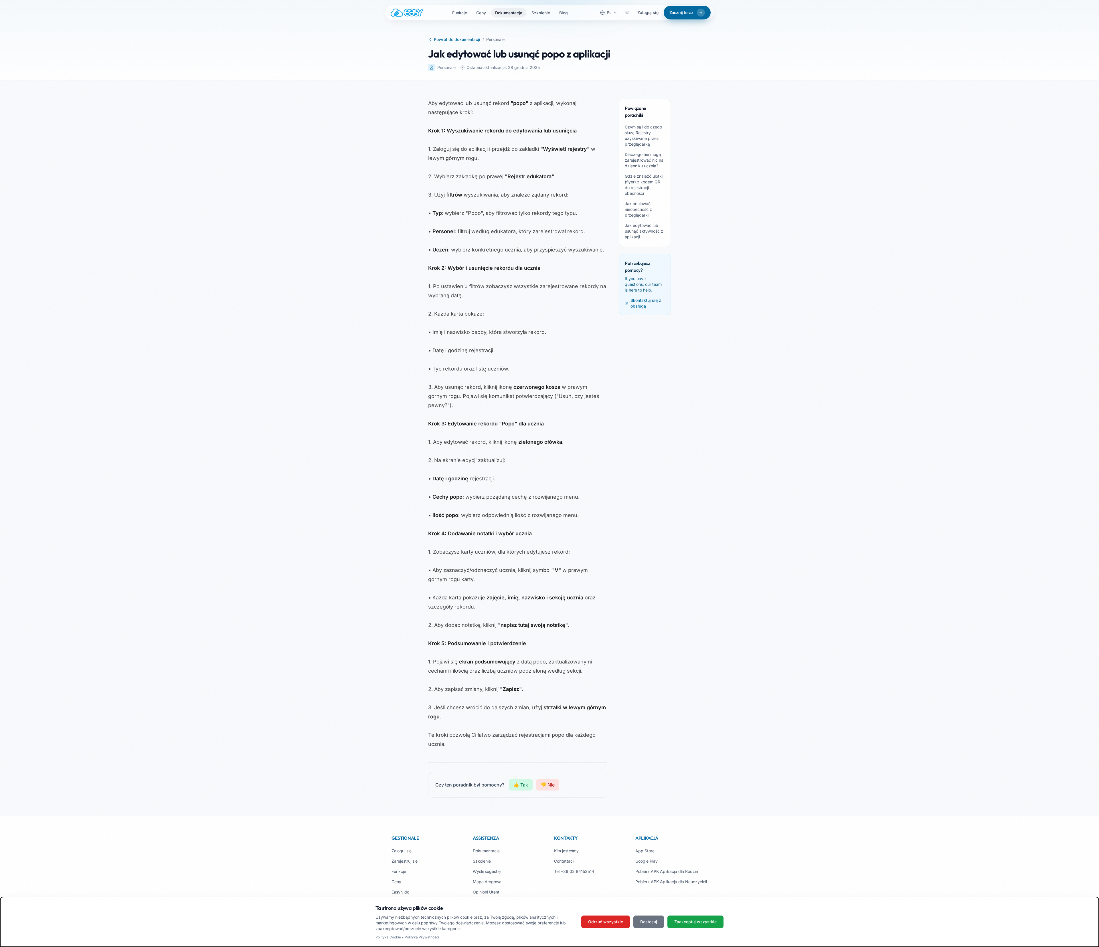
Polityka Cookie (388, 937)
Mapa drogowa (487, 881)
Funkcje (459, 12)
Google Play (646, 861)
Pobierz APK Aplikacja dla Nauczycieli (671, 881)
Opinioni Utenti (486, 891)
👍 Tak (520, 785)
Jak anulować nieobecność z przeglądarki (638, 209)
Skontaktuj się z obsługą (645, 303)
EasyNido (400, 891)
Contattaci (564, 861)
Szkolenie (540, 12)
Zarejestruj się (405, 861)
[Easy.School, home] (407, 13)
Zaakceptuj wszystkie (695, 921)
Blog (563, 12)
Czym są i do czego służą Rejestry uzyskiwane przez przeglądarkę (643, 135)
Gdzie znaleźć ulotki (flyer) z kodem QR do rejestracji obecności (644, 185)
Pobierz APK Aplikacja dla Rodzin (666, 871)
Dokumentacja (508, 12)
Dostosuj (648, 921)
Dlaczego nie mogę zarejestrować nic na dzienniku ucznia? (644, 160)
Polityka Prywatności (422, 937)
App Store (645, 850)
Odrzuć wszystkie (605, 921)
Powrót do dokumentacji (457, 39)
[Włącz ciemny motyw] (627, 12)
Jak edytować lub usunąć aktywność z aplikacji (644, 231)
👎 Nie (548, 785)
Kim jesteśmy (566, 850)
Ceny (481, 12)
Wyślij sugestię (487, 871)
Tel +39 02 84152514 (574, 871)
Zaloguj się (648, 12)
